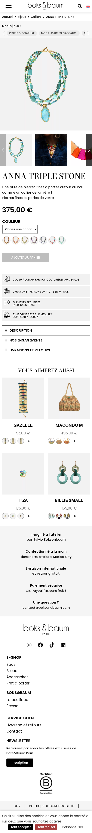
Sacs (10, 664)
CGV (17, 806)
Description (20, 330)
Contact (14, 731)
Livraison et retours (23, 725)
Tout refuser (46, 827)
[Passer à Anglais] (88, 6)
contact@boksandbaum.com (46, 607)
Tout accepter (20, 827)
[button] (87, 33)
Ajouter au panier (25, 257)
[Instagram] (29, 645)
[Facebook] (40, 645)
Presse (12, 706)
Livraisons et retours (29, 350)
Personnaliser (72, 827)
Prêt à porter (18, 683)
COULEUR (11, 221)
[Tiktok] (52, 645)
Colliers (36, 17)
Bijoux (22, 17)
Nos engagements (26, 340)
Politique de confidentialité (51, 806)
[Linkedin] (63, 645)
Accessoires (17, 677)
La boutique (17, 700)
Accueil (7, 17)
